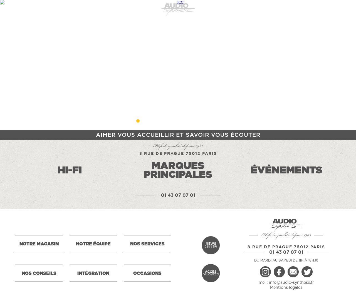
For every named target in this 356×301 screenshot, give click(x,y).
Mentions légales (286, 288)
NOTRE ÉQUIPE (93, 244)
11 (228, 121)
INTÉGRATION (93, 273)
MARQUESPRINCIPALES (178, 170)
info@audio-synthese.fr (291, 283)
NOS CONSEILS (39, 273)
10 (218, 121)
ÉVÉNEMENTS (286, 170)
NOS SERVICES (147, 244)
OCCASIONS (147, 273)
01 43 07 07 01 (178, 195)
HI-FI (70, 170)
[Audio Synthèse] (178, 10)
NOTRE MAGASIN (39, 244)
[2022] (178, 65)
